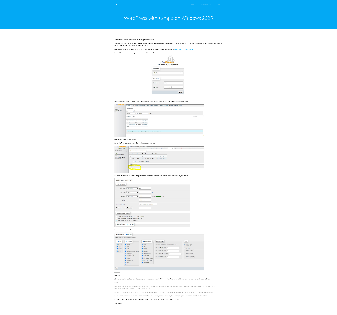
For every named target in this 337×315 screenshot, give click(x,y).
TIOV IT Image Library (204, 4)
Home (192, 4)
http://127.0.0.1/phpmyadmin (183, 49)
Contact (218, 4)
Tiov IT (117, 3)
